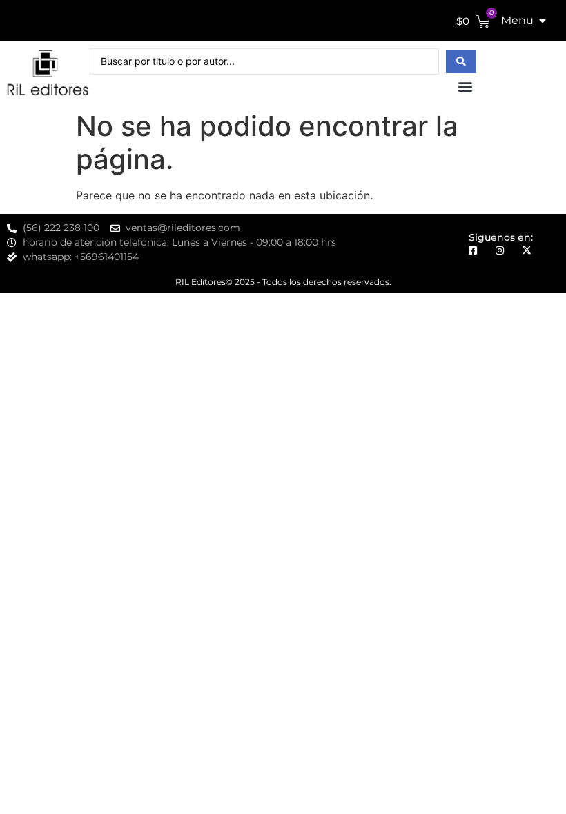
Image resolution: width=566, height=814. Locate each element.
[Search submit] (461, 61)
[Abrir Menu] (542, 20)
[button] (464, 86)
